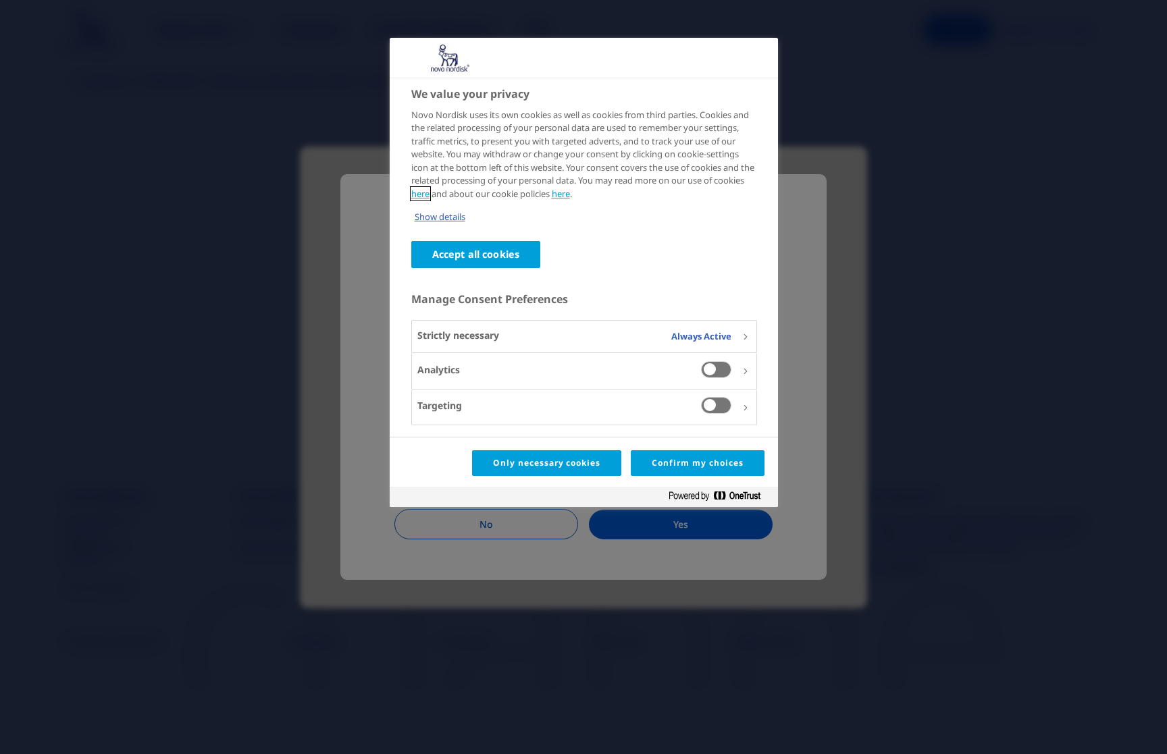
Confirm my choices (697, 462)
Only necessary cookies (546, 462)
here (420, 194)
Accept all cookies (476, 254)
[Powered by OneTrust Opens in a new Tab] (720, 498)
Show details (440, 217)
